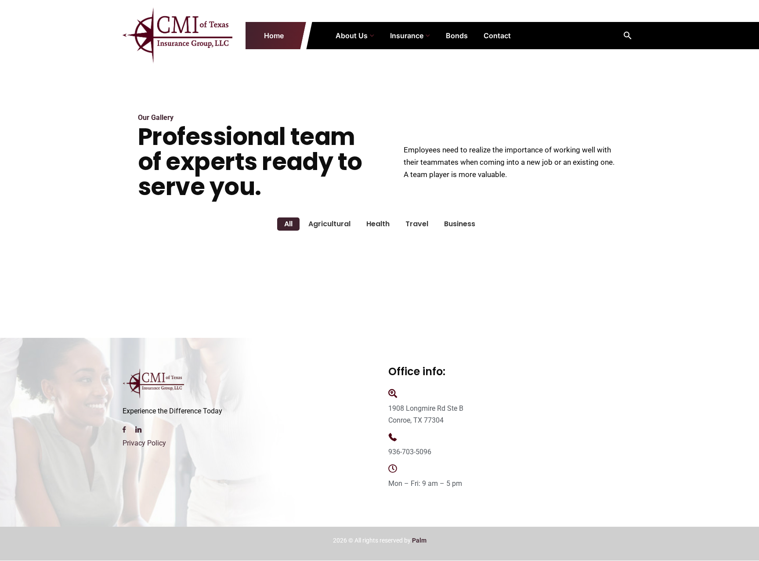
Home (274, 35)
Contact (497, 35)
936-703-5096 (409, 452)
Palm (419, 540)
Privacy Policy (144, 443)
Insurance (406, 35)
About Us (352, 35)
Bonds (457, 35)
